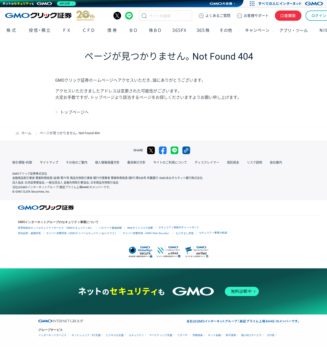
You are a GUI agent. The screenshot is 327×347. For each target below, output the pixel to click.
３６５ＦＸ (179, 30)
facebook (163, 150)
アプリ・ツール (293, 30)
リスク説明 (254, 162)
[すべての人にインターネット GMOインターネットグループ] (291, 3)
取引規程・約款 (22, 162)
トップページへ (74, 112)
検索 (144, 15)
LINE (129, 15)
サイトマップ (49, 162)
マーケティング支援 (160, 335)
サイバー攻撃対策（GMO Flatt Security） (146, 233)
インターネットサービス (52, 335)
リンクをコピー (186, 150)
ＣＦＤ (88, 30)
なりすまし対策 (185, 233)
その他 (270, 335)
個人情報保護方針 (107, 162)
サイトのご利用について (170, 162)
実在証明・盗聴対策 (29, 233)
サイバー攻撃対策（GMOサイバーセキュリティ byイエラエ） (81, 233)
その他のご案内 (76, 162)
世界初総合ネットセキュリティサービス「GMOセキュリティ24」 (56, 227)
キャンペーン (257, 30)
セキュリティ (136, 335)
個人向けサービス (251, 335)
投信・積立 (40, 30)
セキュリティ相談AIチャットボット (178, 227)
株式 (11, 30)
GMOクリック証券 (50, 15)
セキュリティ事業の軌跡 (213, 232)
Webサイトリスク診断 (140, 227)
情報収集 (198, 335)
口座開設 (288, 16)
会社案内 (276, 162)
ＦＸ (66, 30)
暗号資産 (231, 335)
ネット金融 (214, 335)
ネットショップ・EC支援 (86, 335)
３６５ (203, 30)
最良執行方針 (136, 162)
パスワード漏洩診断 (110, 227)
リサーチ (182, 335)
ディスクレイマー (207, 162)
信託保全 (233, 162)
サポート (256, 16)
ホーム (26, 133)
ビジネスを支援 (115, 335)
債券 (112, 30)
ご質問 (217, 16)
